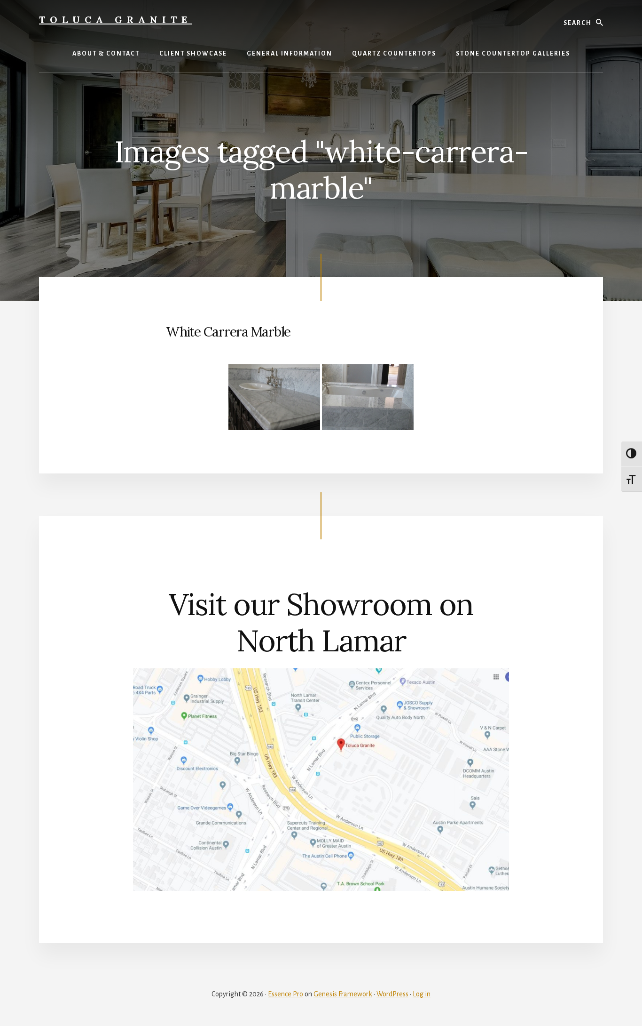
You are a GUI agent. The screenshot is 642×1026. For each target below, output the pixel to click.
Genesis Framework (342, 994)
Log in (422, 994)
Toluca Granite (115, 19)
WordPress (392, 994)
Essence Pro (285, 994)
